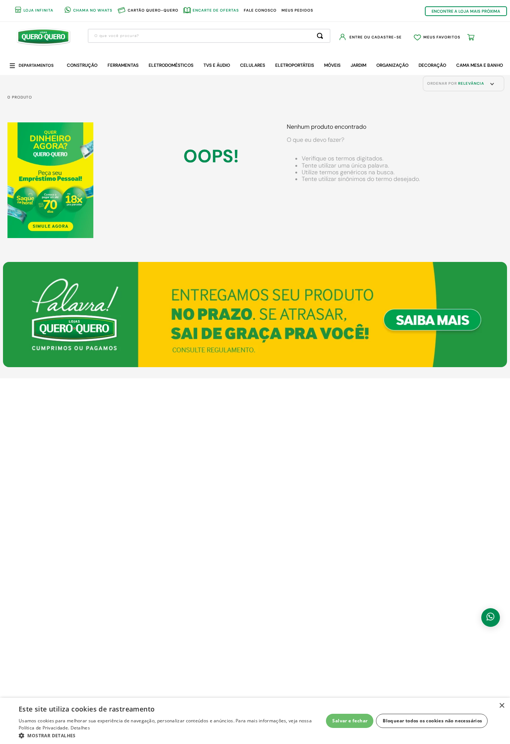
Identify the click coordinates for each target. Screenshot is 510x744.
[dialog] (255, 721)
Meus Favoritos (441, 37)
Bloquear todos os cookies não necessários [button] (432, 721)
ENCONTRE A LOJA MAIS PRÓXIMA (466, 11)
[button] (171, 735)
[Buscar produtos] (321, 35)
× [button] (501, 706)
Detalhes (80, 728)
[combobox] (209, 36)
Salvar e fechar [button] (349, 721)
